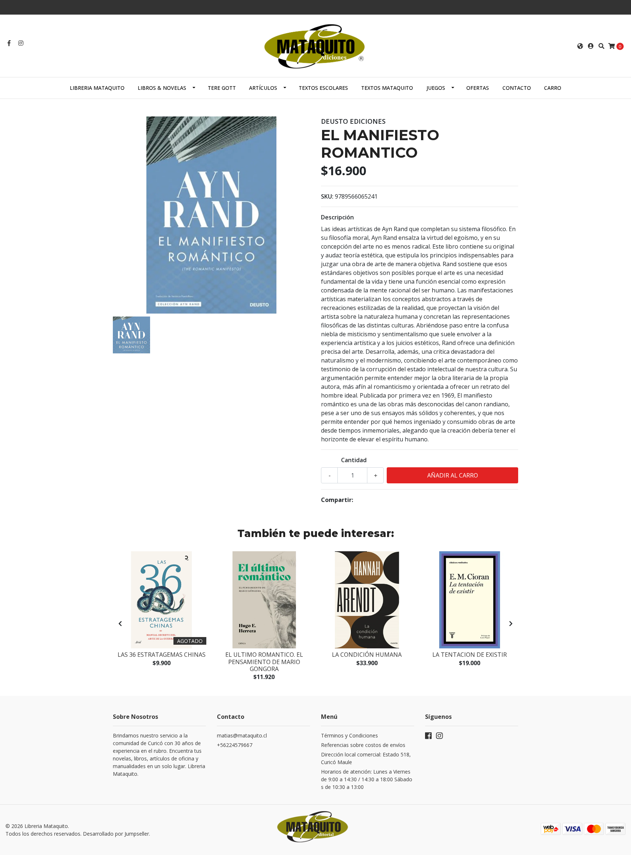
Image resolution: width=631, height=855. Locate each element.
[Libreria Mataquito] (315, 45)
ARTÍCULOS (263, 87)
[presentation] (120, 623)
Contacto (516, 87)
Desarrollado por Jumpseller (116, 833)
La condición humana (367, 655)
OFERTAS (477, 87)
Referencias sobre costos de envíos (363, 744)
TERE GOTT (222, 87)
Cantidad (354, 460)
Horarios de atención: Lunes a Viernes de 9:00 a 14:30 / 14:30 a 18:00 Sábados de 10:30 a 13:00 (366, 779)
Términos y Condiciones (349, 735)
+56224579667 (234, 744)
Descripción (337, 217)
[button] (580, 46)
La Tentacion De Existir (469, 655)
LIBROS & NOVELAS (162, 87)
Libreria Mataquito (97, 87)
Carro (552, 87)
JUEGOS (436, 87)
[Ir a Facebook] (9, 43)
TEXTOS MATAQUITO (387, 87)
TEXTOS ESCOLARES (323, 87)
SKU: (327, 196)
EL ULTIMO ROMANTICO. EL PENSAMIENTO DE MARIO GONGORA (264, 661)
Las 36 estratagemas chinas (162, 655)
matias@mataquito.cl (242, 735)
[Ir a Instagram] (20, 43)
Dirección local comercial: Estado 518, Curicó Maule (366, 758)
